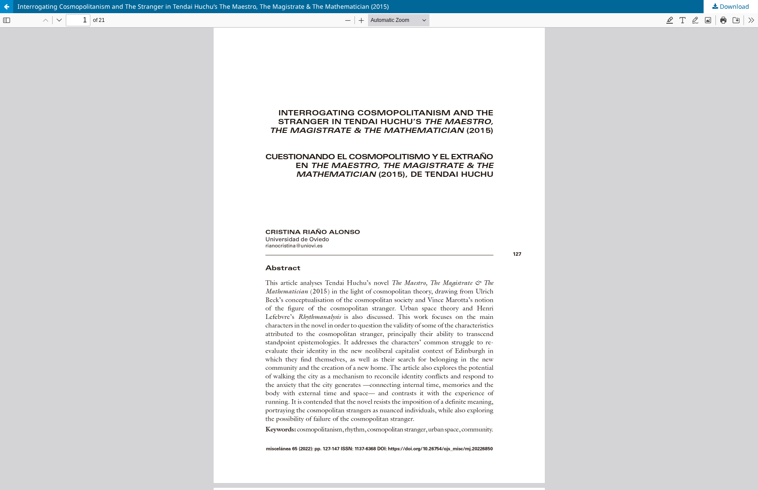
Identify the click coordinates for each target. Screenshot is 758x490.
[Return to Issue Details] (6, 6)
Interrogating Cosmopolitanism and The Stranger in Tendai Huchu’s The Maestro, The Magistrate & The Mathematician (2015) (203, 6)
